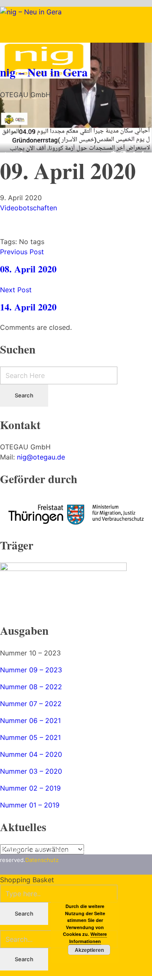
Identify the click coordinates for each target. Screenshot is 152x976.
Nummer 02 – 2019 (30, 788)
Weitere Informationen (88, 937)
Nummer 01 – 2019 (30, 805)
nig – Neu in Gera (44, 72)
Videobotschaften (28, 208)
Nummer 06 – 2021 (30, 720)
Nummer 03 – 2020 (31, 771)
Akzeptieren (89, 950)
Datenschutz (42, 859)
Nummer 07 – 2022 (31, 703)
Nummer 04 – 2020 (31, 754)
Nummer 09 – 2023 (31, 670)
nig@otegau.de (41, 457)
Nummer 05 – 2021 (30, 737)
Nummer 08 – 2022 (31, 686)
